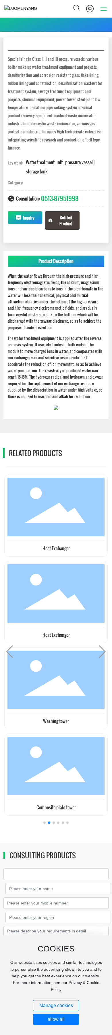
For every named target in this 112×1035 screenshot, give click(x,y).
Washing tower (56, 720)
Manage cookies (56, 1005)
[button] (44, 822)
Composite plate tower (56, 807)
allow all (56, 1019)
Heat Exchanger (56, 548)
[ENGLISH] (90, 8)
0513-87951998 (59, 198)
